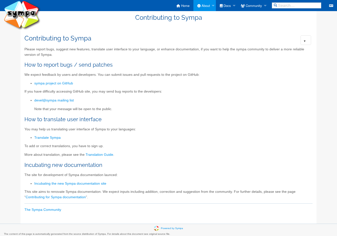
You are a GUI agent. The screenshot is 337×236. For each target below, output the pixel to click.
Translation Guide (99, 155)
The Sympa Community (42, 210)
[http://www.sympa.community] (22, 15)
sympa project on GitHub (53, 83)
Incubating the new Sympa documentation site (70, 183)
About (205, 5)
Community (253, 5)
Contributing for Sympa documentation (56, 197)
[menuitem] (182, 5)
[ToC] (304, 41)
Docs (227, 5)
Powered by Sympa (172, 228)
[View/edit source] (331, 5)
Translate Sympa (47, 137)
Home (184, 5)
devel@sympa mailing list (54, 100)
